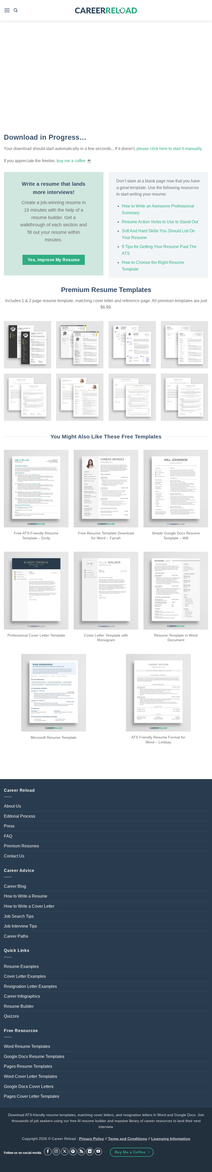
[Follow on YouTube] (98, 1151)
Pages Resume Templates (28, 1066)
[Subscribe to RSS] (81, 1151)
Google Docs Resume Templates (34, 1056)
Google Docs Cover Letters (29, 1086)
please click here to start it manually (169, 148)
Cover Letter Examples (25, 976)
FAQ (8, 836)
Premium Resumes (21, 846)
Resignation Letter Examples (30, 986)
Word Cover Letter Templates (30, 1076)
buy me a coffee (71, 161)
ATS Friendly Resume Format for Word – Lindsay (158, 739)
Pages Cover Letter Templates (31, 1096)
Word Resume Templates (27, 1046)
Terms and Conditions (127, 1139)
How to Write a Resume (25, 896)
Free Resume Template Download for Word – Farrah (106, 535)
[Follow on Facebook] (48, 1151)
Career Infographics (22, 996)
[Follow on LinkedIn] (90, 1151)
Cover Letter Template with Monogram (106, 637)
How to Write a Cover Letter (29, 906)
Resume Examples (21, 966)
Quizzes (11, 1016)
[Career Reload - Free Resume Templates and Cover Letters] (106, 10)
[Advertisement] (106, 78)
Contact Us (14, 856)
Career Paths (16, 936)
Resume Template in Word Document (176, 637)
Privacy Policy (91, 1139)
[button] (7, 10)
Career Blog (15, 886)
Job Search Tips (19, 916)
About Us (12, 806)
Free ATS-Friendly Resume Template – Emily (36, 535)
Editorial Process (19, 816)
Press (9, 826)
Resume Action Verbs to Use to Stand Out (160, 222)
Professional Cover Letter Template (36, 635)
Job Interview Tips (20, 926)
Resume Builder (19, 1006)
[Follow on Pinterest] (73, 1151)
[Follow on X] (65, 1151)
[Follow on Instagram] (56, 1151)
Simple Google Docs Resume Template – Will (176, 535)
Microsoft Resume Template (54, 737)
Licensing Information (170, 1139)
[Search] (16, 10)
